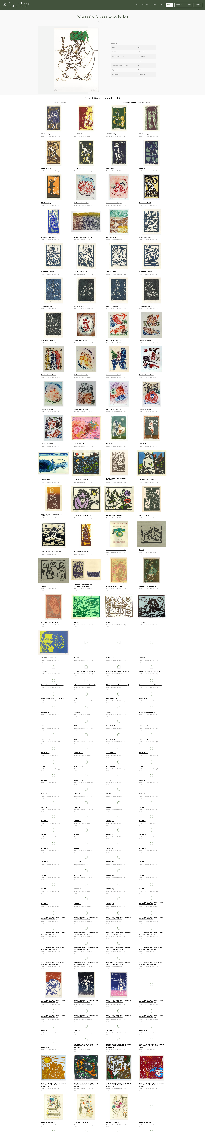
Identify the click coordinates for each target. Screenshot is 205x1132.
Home (136, 5)
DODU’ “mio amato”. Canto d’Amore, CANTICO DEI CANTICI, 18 (151, 1008)
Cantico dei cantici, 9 (48, 444)
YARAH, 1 (109, 825)
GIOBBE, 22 (44, 934)
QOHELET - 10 (78, 798)
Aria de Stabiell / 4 (112, 271)
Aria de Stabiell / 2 (47, 271)
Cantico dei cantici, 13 (81, 203)
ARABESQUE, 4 (144, 134)
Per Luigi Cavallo (112, 237)
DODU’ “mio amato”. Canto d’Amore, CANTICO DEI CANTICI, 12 (151, 948)
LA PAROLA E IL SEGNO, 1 (82, 479)
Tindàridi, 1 (45, 1076)
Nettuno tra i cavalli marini (83, 237)
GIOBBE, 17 (142, 907)
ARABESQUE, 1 (46, 134)
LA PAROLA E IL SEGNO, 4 (114, 515)
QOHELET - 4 (143, 771)
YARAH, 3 (44, 839)
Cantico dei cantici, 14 (114, 203)
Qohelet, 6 (142, 658)
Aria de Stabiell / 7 (80, 306)
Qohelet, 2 (142, 622)
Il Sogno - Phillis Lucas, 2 (147, 586)
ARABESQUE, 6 (79, 168)
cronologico (131, 102)
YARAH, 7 (44, 852)
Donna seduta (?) (145, 203)
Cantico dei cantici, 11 (146, 340)
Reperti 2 (44, 586)
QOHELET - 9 (45, 798)
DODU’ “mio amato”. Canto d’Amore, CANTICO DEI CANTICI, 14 (53, 1008)
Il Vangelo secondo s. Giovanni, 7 (150, 730)
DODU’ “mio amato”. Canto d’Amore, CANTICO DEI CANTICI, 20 (118, 1046)
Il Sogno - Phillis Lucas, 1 (114, 586)
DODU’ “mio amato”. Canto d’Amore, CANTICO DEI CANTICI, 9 (53, 993)
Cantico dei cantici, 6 (81, 409)
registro (148, 102)
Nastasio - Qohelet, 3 (48, 658)
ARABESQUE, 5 (46, 168)
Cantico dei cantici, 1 (81, 340)
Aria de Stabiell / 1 (145, 237)
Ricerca (169, 5)
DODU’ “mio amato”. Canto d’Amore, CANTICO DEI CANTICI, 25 (151, 1061)
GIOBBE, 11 (77, 866)
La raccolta (145, 5)
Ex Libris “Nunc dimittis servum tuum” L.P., (52, 514)
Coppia (108, 757)
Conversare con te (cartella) (116, 550)
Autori (154, 5)
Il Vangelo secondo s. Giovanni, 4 (52, 730)
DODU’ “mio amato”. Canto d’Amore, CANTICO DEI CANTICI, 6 (86, 978)
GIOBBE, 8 (142, 893)
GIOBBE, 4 (142, 879)
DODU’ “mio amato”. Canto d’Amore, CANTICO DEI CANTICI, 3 (86, 963)
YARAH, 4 (77, 839)
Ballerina (77, 757)
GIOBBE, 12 (110, 866)
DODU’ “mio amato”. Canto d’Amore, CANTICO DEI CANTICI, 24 (118, 1061)
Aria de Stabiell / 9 (145, 306)
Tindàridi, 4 (143, 1076)
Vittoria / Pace (144, 515)
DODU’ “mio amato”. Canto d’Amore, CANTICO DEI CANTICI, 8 (151, 978)
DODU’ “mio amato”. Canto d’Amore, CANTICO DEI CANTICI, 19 (86, 1046)
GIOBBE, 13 (142, 866)
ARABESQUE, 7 (111, 168)
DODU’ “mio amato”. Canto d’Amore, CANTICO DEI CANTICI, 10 (86, 993)
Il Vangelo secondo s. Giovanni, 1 (85, 694)
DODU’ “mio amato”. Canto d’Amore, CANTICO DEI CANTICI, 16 (118, 1008)
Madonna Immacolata (48, 237)
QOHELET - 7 (110, 784)
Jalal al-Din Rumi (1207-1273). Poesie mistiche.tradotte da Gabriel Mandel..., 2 (118, 1091)
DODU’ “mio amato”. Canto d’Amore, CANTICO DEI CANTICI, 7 (118, 978)
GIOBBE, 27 (77, 949)
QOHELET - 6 (78, 784)
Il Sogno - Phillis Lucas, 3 (49, 622)
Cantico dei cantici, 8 (146, 409)
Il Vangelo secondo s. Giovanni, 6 (117, 730)
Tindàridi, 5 (45, 1092)
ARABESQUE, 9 (46, 203)
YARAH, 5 (109, 839)
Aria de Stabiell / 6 (47, 306)
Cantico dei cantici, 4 (146, 375)
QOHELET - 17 (45, 825)
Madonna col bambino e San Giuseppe (116, 478)
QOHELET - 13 (45, 811)
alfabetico (141, 102)
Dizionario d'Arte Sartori (183, 5)
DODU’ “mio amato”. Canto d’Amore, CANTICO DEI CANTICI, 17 (53, 1046)
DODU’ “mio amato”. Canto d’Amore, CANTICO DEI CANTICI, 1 (118, 963)
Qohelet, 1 (109, 622)
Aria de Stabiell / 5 (145, 271)
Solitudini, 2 (45, 757)
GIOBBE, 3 (109, 879)
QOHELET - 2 (78, 771)
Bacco (76, 743)
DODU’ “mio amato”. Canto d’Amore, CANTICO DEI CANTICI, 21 (151, 1046)
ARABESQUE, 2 (78, 134)
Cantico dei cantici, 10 (114, 340)
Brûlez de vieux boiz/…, (147, 757)
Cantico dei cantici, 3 (113, 375)
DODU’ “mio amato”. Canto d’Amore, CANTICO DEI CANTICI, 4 (151, 963)
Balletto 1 (109, 444)
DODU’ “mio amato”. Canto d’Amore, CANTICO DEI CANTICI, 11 (118, 993)
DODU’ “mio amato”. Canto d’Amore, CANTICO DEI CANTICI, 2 (53, 963)
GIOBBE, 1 (142, 852)
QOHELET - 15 (111, 811)
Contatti (161, 5)
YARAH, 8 (77, 852)
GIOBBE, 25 (142, 934)
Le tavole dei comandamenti (51, 552)
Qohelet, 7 (44, 694)
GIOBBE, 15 (77, 907)
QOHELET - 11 (111, 798)
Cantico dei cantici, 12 (48, 375)
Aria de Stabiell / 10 (48, 340)
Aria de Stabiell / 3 (80, 271)
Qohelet (76, 622)
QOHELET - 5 (45, 784)
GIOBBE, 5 (44, 893)
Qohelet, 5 (110, 658)
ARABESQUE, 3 (111, 134)
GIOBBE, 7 (109, 893)
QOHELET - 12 (143, 798)
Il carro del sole (79, 444)
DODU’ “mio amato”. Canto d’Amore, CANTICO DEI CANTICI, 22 (53, 1061)
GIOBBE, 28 (110, 949)
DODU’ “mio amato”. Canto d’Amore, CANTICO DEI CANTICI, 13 (151, 993)
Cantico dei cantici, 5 (48, 409)
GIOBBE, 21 (142, 920)
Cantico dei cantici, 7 (113, 409)
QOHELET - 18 (78, 825)
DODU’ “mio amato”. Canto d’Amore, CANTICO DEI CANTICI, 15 (86, 1008)
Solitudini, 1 (143, 743)
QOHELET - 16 (143, 811)
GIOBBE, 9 (44, 907)
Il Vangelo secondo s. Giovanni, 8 (52, 743)
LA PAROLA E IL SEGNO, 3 (82, 515)
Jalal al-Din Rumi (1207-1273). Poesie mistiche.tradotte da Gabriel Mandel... (151, 1091)
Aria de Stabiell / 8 (112, 306)
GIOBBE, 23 (77, 934)
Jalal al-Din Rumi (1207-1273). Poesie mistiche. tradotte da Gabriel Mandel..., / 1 (86, 1091)
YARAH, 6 (142, 839)
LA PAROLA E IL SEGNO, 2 (147, 479)
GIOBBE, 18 (44, 920)
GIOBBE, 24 (110, 934)
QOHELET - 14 (78, 811)
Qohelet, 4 (77, 658)
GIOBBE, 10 (44, 866)
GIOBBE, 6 (77, 893)
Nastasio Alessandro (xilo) (102, 17)
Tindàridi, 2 (77, 1076)
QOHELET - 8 (143, 784)
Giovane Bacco (111, 743)
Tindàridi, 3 (110, 1076)
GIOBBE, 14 (44, 879)
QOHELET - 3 (110, 771)
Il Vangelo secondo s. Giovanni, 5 (85, 730)
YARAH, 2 (142, 825)
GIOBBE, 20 (110, 920)
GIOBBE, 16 (110, 907)
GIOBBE (108, 852)
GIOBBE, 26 (44, 949)
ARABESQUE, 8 (144, 168)
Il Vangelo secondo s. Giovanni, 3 (150, 694)
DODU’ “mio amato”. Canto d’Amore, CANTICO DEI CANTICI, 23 (86, 1061)
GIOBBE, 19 (77, 920)
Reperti (141, 550)
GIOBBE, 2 (77, 879)
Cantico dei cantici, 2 (81, 375)
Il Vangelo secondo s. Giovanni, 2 (117, 694)
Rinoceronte (45, 479)
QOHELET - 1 (45, 771)
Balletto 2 (142, 444)
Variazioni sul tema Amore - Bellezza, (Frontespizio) (83, 585)
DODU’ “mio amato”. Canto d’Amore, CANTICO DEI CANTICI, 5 (53, 978)
